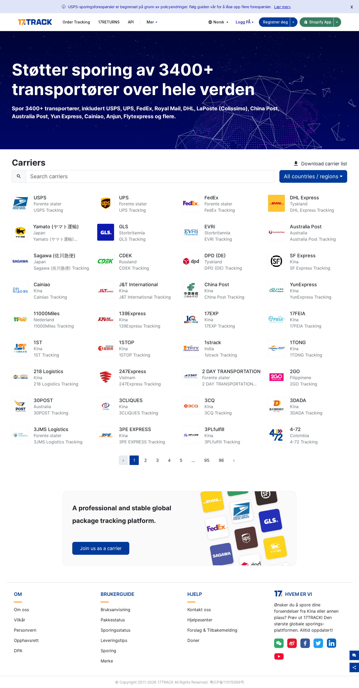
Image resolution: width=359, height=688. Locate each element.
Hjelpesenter (199, 619)
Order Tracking (76, 22)
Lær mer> (282, 6)
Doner (193, 640)
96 (221, 460)
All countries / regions (311, 176)
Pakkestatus (113, 619)
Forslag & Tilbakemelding (212, 630)
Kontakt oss (199, 609)
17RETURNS (109, 22)
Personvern (25, 630)
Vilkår (19, 619)
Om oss (21, 609)
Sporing (108, 650)
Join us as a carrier (101, 548)
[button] (193, 460)
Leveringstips (114, 640)
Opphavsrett (26, 640)
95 (206, 460)
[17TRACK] (35, 22)
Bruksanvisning (115, 609)
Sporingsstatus (115, 630)
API (131, 22)
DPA (18, 650)
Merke (107, 661)
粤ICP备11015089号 (227, 682)
